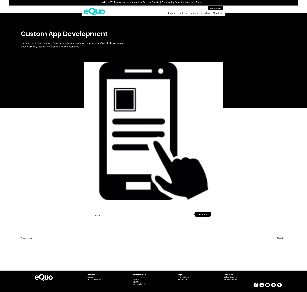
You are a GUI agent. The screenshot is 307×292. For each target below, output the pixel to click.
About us (90, 277)
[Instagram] (273, 285)
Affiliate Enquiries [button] (231, 277)
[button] (172, 13)
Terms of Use (183, 279)
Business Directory (140, 284)
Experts (136, 282)
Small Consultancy (140, 277)
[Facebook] (256, 285)
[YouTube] (267, 285)
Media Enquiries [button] (230, 279)
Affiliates (136, 279)
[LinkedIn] (261, 285)
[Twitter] (279, 285)
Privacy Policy (183, 277)
